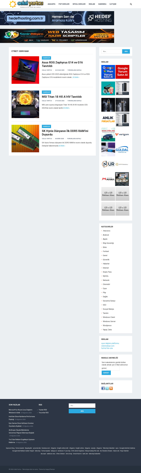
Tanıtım (105, 313)
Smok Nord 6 (77, 453)
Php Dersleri (64, 4)
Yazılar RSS (43, 410)
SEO (104, 305)
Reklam (92, 4)
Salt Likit (85, 453)
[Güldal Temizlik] (122, 156)
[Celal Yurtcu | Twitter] (107, 389)
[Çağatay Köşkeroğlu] (122, 170)
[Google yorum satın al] (122, 78)
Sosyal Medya (108, 309)
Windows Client (109, 317)
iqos (117, 448)
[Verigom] (122, 141)
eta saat (43, 453)
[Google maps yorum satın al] (108, 78)
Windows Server (109, 321)
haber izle (116, 451)
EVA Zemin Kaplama (77, 451)
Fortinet (106, 251)
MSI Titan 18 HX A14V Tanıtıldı (62, 96)
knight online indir (62, 448)
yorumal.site (37, 448)
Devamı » (76, 77)
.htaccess (106, 231)
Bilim (105, 247)
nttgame (53, 448)
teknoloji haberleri (94, 453)
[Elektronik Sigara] (108, 111)
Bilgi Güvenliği (108, 243)
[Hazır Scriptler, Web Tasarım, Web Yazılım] (57, 42)
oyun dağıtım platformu (110, 343)
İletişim (113, 4)
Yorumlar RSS (44, 413)
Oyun (105, 288)
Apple (105, 239)
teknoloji (37, 451)
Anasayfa (51, 4)
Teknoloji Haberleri (109, 448)
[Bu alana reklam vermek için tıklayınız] (108, 200)
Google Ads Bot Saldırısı (127, 448)
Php (104, 293)
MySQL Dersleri (79, 4)
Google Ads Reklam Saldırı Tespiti (23, 451)
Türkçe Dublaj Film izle (92, 451)
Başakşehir (28, 448)
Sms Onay (69, 453)
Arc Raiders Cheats (106, 451)
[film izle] (108, 95)
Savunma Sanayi (109, 301)
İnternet (106, 268)
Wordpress (107, 325)
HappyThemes (50, 469)
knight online (80, 448)
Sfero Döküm (60, 453)
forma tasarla (20, 448)
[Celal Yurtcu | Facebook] (103, 389)
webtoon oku (51, 453)
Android (106, 235)
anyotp (93, 448)
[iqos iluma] (122, 95)
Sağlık (105, 297)
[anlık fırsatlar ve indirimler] (108, 126)
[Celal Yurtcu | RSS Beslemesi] (111, 389)
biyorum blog (10, 448)
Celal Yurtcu (47, 70)
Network (106, 280)
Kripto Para (107, 272)
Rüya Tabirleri (124, 451)
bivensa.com (46, 448)
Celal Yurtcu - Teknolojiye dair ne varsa (26, 469)
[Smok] (122, 111)
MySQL (106, 276)
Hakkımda (102, 4)
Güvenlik (106, 260)
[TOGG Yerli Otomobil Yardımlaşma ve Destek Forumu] (108, 141)
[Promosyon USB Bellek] (108, 156)
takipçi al (54, 451)
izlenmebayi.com (107, 346)
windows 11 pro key (64, 451)
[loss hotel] (122, 185)
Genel (105, 255)
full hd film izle (107, 348)
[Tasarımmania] (108, 185)
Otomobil (106, 284)
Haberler (46, 58)
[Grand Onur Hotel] (108, 170)
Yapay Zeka (107, 330)
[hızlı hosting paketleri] (57, 25)
